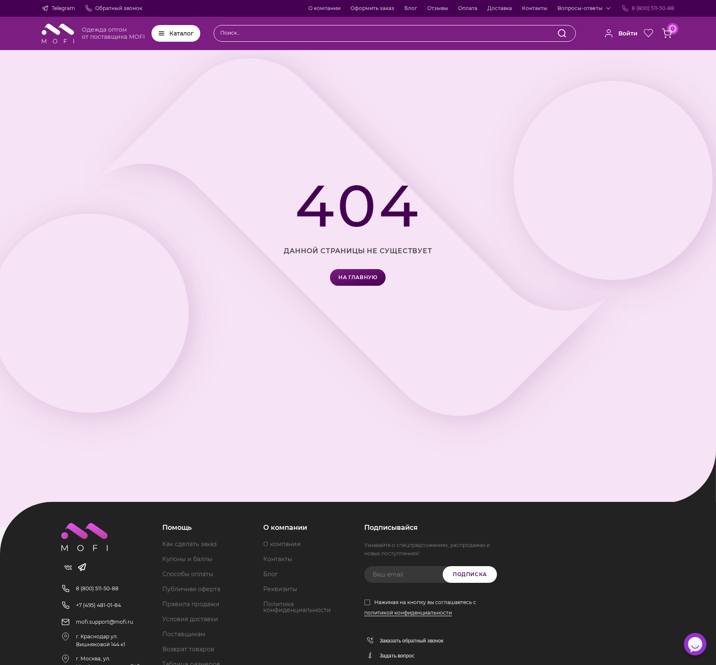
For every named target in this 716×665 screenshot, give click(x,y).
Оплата (467, 8)
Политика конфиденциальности (297, 607)
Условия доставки (190, 619)
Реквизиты (280, 589)
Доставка (499, 8)
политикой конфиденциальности (408, 613)
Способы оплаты (187, 574)
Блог (410, 8)
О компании (324, 8)
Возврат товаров (188, 649)
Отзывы (437, 8)
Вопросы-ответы (580, 8)
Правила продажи (190, 604)
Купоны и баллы (187, 559)
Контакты (534, 8)
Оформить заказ (372, 8)
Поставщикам (183, 634)
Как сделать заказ (189, 544)
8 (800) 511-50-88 (653, 8)
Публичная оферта (191, 589)
